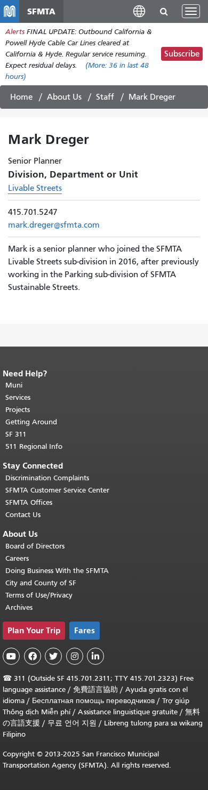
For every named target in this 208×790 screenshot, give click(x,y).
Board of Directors (35, 546)
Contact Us (23, 514)
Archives (19, 607)
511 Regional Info (33, 446)
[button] (139, 11)
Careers (17, 558)
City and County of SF (40, 582)
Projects (17, 409)
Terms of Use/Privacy (39, 595)
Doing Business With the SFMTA (57, 570)
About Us (64, 97)
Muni (13, 385)
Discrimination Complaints (47, 477)
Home (21, 97)
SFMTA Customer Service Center (57, 490)
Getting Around (31, 421)
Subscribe (181, 54)
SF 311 (16, 434)
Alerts (15, 31)
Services (17, 397)
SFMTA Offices (28, 502)
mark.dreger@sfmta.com (54, 225)
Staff (105, 97)
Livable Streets (35, 188)
